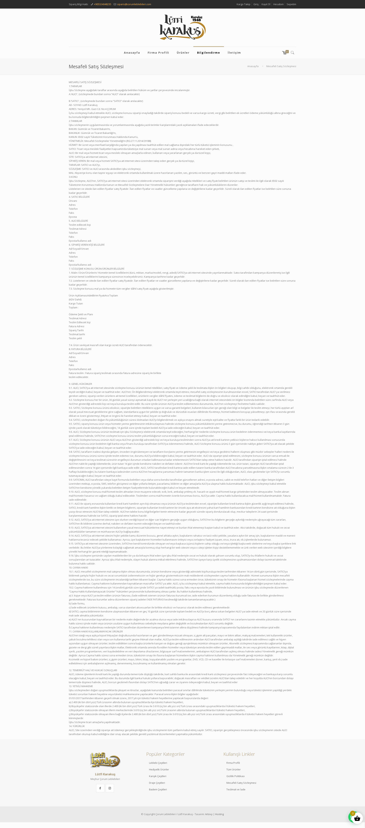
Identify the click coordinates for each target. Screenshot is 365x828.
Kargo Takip (243, 4)
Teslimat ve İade (235, 789)
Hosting (219, 814)
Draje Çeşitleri (157, 782)
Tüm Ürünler (233, 769)
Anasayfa (253, 66)
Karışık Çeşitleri (157, 776)
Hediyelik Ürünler (159, 769)
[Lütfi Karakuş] (182, 28)
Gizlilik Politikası (235, 776)
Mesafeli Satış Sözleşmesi (241, 782)
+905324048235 (102, 4)
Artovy (209, 814)
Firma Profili (233, 762)
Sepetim (291, 4)
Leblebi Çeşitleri (158, 762)
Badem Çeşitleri (158, 789)
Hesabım (278, 4)
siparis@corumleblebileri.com (134, 4)
